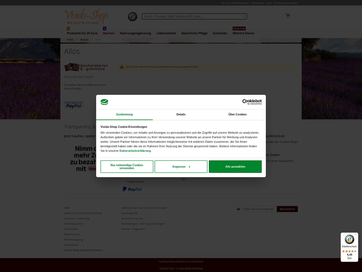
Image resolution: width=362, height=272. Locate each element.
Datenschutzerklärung (135, 150)
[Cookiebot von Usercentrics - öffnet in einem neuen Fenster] (245, 102)
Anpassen (179, 166)
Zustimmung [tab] (124, 114)
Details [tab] (181, 114)
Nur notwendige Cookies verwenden (126, 166)
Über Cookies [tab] (238, 114)
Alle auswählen (235, 166)
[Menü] (356, 235)
